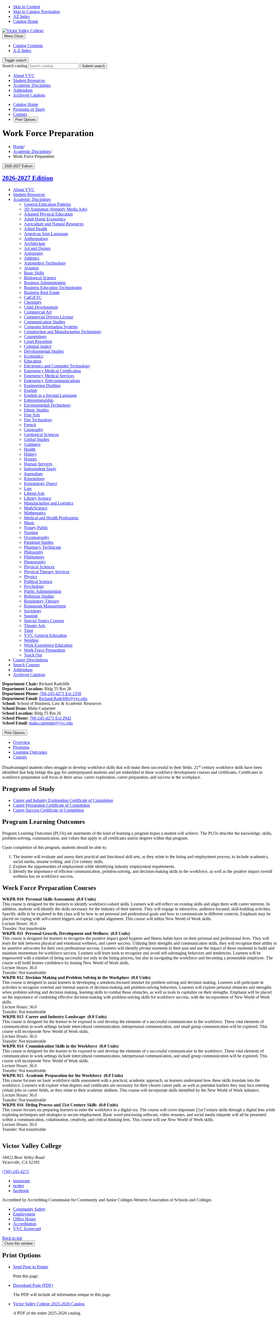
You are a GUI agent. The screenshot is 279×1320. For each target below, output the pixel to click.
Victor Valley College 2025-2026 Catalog (48, 1303)
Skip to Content (26, 6)
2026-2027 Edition (27, 178)
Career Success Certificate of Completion (48, 810)
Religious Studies (39, 596)
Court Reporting (38, 341)
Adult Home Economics (45, 219)
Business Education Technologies (53, 287)
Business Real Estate (42, 292)
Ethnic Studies (36, 410)
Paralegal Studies (38, 542)
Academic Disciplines (32, 85)
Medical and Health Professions (51, 517)
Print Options (25, 120)
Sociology (32, 611)
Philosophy (33, 552)
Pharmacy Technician (42, 547)
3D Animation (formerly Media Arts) (55, 209)
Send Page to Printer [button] (30, 1266)
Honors (30, 459)
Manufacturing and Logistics (48, 503)
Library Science (37, 498)
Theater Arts (34, 625)
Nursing (31, 532)
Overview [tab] (21, 742)
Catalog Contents (28, 45)
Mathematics (35, 513)
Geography (33, 429)
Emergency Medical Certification (52, 371)
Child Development (41, 307)
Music (29, 522)
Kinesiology (34, 478)
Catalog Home (25, 21)
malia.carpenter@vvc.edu (51, 723)
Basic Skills (34, 273)
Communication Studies (44, 322)
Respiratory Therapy (41, 601)
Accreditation (24, 1223)
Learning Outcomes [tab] (30, 752)
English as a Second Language (50, 395)
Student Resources (29, 80)
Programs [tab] (21, 747)
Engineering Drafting (42, 385)
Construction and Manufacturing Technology (62, 331)
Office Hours (24, 1219)
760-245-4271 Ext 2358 (60, 693)
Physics (30, 576)
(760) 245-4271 (15, 1171)
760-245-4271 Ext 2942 (50, 718)
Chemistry (33, 302)
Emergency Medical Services (49, 375)
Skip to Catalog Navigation (36, 11)
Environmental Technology (47, 405)
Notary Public (36, 527)
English (30, 390)
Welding (31, 640)
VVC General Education (45, 635)
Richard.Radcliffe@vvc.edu (63, 698)
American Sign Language (46, 233)
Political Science (38, 581)
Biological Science (40, 277)
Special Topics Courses (44, 620)
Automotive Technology (45, 263)
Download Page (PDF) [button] (33, 1285)
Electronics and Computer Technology (57, 366)
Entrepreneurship (38, 400)
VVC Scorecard (27, 1228)
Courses (20, 114)
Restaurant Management (45, 606)
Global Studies (36, 439)
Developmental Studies (44, 351)
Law (28, 488)
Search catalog (14, 65)
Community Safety (29, 1209)
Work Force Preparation (44, 650)
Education (32, 361)
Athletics (31, 258)
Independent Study (40, 468)
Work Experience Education (48, 645)
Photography (35, 562)
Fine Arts (32, 415)
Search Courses (26, 664)
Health (29, 449)
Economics (33, 356)
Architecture (34, 243)
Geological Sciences (41, 434)
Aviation (31, 268)
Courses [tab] (20, 757)
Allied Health (35, 228)
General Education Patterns (47, 204)
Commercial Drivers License (48, 317)
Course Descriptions (30, 660)
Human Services (38, 464)
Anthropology (36, 238)
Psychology (34, 586)
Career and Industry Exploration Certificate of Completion (63, 800)
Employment (24, 1214)
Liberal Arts (34, 493)
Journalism (33, 473)
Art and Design (37, 248)
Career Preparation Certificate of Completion (51, 805)
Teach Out (33, 655)
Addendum (22, 90)
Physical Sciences (39, 566)
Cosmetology (35, 336)
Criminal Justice (37, 346)
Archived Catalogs (29, 95)
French (30, 424)
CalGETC (33, 297)
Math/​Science (35, 508)
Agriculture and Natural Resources (54, 224)
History (30, 454)
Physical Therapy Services (46, 571)
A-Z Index (22, 50)
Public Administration (42, 591)
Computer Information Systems (51, 326)
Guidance (32, 444)
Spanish (31, 615)
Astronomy (33, 253)
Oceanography (36, 537)
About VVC (24, 75)
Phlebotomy (34, 557)
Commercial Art (37, 312)
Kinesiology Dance (40, 483)
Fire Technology (38, 420)
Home (18, 146)
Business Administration (45, 282)
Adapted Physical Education (48, 214)
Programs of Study (29, 109)
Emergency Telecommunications (52, 380)
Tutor (28, 630)
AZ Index (21, 16)
